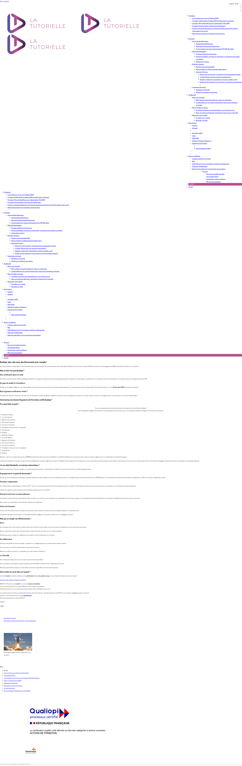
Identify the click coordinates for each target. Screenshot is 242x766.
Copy (2, 606)
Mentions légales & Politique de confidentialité (17, 691)
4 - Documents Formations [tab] (7, 422)
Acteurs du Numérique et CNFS (12, 680)
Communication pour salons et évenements (16, 673)
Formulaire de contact (10, 618)
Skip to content (4, 1)
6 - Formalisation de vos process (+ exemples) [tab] (13, 427)
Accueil (6, 670)
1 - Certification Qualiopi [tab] (6, 415)
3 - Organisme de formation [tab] (7, 420)
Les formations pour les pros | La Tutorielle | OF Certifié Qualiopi (22, 678)
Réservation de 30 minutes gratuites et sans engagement (20, 621)
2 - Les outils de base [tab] (6, 417)
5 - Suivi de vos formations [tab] (7, 425)
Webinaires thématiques (11, 683)
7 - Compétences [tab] (5, 430)
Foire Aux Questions (9, 688)
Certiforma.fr (27, 595)
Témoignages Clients (9, 675)
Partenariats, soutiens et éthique (13, 686)
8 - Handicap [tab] (3, 432)
